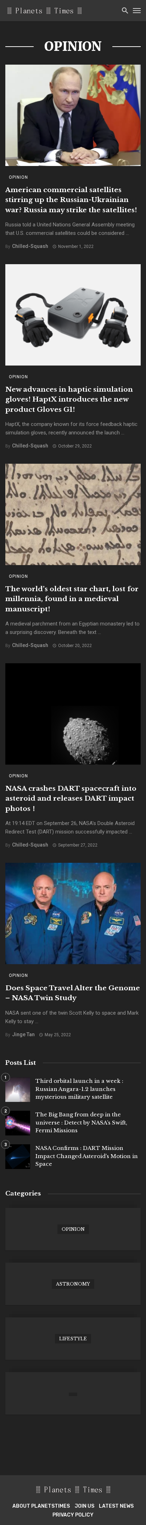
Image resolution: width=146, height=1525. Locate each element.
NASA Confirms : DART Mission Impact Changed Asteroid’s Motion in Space (86, 1156)
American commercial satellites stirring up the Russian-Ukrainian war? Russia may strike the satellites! (71, 200)
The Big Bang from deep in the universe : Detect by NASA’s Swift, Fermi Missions (81, 1122)
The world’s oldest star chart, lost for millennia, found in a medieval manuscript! (72, 599)
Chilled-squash (30, 246)
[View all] (73, 1229)
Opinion (18, 177)
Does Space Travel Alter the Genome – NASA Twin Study (72, 993)
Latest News (116, 1506)
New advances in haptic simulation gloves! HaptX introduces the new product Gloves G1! (69, 399)
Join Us (84, 1506)
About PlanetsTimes (41, 1506)
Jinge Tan (23, 1034)
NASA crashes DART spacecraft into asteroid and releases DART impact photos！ (70, 798)
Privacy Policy (73, 1515)
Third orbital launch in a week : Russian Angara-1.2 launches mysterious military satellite (79, 1089)
